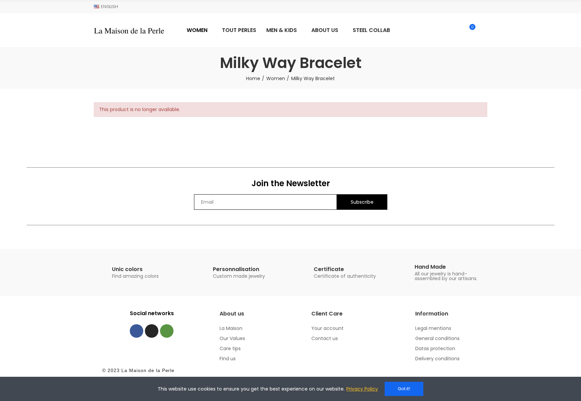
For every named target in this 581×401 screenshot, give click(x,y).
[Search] (456, 30)
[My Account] (483, 30)
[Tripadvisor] (166, 331)
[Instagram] (151, 331)
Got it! (404, 389)
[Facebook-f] (136, 331)
